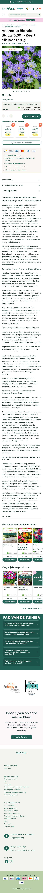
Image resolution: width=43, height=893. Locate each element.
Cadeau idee (9, 827)
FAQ (5, 782)
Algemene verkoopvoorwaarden (16, 787)
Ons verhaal (9, 805)
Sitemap (7, 768)
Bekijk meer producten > (31, 608)
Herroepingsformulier (12, 789)
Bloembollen (11, 25)
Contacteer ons (10, 779)
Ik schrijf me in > (21, 737)
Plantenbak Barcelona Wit (8, 546)
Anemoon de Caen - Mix (10, 589)
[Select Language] (28, 9)
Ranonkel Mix (23, 545)
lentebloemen (16, 208)
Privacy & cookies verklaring (15, 792)
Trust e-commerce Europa (15, 816)
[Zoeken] (39, 14)
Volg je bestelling (17, 838)
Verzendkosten (10, 819)
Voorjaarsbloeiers (22, 25)
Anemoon (32, 25)
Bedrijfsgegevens (11, 795)
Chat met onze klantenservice (22, 850)
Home (3, 25)
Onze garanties (10, 808)
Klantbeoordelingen (12, 813)
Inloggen (7, 784)
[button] (2, 14)
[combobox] (24, 15)
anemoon (5, 310)
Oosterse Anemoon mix (23, 589)
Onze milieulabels (11, 811)
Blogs (6, 821)
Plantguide (8, 824)
